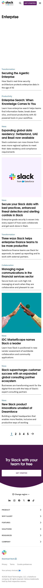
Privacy (4, 564)
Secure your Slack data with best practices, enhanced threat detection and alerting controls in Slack (20, 209)
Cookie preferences (24, 564)
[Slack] (7, 3)
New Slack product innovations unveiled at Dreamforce (17, 408)
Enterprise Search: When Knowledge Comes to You (19, 102)
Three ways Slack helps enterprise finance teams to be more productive (20, 242)
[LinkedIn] (9, 500)
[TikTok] (34, 500)
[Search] (20, 3)
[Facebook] (19, 500)
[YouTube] (29, 500)
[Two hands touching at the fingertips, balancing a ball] (21, 313)
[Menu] (40, 3)
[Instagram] (14, 500)
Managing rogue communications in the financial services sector (17, 272)
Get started (30, 3)
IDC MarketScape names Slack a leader (18, 341)
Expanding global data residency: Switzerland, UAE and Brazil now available (20, 134)
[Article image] (21, 46)
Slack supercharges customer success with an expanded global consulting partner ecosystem (21, 375)
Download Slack (8, 559)
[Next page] (32, 434)
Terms (12, 564)
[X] (24, 500)
